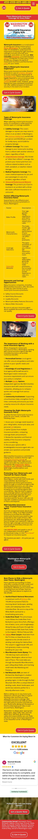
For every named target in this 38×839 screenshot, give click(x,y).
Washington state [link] (10, 76)
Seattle (17, 825)
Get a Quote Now (19, 812)
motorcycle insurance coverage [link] (14, 459)
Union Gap (19, 823)
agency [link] (6, 58)
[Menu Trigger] (33, 3)
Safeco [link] (27, 464)
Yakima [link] (8, 635)
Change (19, 2)
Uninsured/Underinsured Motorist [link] (18, 182)
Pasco (29, 821)
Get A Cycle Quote (12, 92)
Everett (24, 827)
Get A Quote (24, 8)
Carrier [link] (15, 381)
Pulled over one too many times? (19, 804)
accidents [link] (22, 73)
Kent (19, 827)
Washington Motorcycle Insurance (19, 559)
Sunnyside (10, 825)
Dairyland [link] (7, 466)
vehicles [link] (6, 81)
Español (6, 2)
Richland (5, 823)
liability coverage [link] (11, 80)
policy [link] (6, 63)
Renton (30, 827)
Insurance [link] (15, 57)
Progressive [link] (19, 464)
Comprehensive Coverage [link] (14, 157)
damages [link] (29, 73)
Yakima (11, 823)
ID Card (24, 2)
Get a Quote (29, 533)
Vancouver (6, 827)
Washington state (25, 828)
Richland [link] (24, 599)
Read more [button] (7, 782)
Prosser (27, 823)
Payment (12, 2)
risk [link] (12, 427)
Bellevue (14, 827)
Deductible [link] (10, 266)
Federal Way (6, 828)
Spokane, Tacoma (27, 825)
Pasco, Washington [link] (11, 48)
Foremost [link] (18, 466)
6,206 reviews (22, 749)
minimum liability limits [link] (16, 136)
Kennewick (22, 821)
